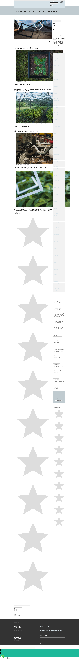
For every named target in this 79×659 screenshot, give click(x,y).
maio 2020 (56, 194)
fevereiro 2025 (56, 91)
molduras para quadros (57, 364)
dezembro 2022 (57, 124)
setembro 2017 (56, 257)
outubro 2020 (56, 182)
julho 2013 (56, 267)
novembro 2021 (57, 154)
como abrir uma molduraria (57, 337)
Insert (9, 658)
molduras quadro (56, 370)
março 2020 (56, 199)
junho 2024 (56, 107)
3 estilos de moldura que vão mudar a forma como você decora (59, 46)
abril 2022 (56, 142)
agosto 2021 (56, 161)
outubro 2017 (56, 255)
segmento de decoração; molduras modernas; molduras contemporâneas (58, 387)
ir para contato (59, 400)
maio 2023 (56, 114)
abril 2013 (56, 274)
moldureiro (61, 370)
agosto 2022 (56, 133)
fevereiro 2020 (56, 201)
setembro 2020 (56, 185)
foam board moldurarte (57, 342)
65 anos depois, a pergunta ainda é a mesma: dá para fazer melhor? (59, 35)
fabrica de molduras (56, 340)
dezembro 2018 (57, 227)
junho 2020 (56, 192)
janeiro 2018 (56, 248)
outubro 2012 (56, 288)
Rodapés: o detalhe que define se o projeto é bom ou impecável (59, 32)
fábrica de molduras (21, 598)
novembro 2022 (57, 126)
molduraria (61, 355)
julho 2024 (56, 105)
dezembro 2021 (56, 152)
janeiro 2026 (56, 65)
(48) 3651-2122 (19, 635)
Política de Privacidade (17, 625)
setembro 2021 (56, 159)
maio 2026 (56, 58)
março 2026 (56, 63)
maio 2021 (56, 168)
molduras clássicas (56, 359)
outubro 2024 (56, 98)
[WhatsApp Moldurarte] (2, 656)
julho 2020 (56, 189)
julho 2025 (56, 79)
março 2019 (56, 220)
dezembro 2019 (56, 206)
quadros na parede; (56, 379)
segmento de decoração (57, 384)
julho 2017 (56, 260)
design (62, 338)
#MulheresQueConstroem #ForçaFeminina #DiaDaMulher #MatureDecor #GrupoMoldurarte (58, 306)
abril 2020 (56, 196)
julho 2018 (56, 239)
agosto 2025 (56, 77)
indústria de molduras (61, 347)
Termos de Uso (23, 625)
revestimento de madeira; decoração (59, 381)
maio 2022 (56, 140)
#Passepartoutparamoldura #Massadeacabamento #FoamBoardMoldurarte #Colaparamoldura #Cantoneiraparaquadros (57, 310)
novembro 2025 (57, 70)
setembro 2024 (56, 100)
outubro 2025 (56, 72)
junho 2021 (56, 166)
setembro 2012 (56, 290)
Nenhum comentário (49, 19)
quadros (59, 374)
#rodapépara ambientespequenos (58, 333)
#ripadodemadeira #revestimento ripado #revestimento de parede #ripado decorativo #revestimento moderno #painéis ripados (58, 321)
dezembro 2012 (56, 283)
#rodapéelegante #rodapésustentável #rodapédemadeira (56, 331)
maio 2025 (56, 84)
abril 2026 (56, 60)
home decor (55, 347)
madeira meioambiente (57, 349)
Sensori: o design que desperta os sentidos (59, 39)
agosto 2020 (56, 187)
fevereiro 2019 (56, 222)
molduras (59, 357)
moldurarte (55, 357)
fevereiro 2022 (56, 147)
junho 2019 (56, 213)
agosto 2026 (56, 53)
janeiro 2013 (56, 281)
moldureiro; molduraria (57, 372)
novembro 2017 (57, 253)
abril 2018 (56, 246)
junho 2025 (56, 81)
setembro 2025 (56, 74)
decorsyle (59, 338)
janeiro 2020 (56, 203)
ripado (54, 383)
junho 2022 (56, 138)
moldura (45, 598)
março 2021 (56, 173)
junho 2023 (56, 112)
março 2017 (56, 262)
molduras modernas (56, 362)
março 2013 (56, 276)
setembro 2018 (56, 234)
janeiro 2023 (56, 121)
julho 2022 (56, 135)
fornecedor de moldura (39, 598)
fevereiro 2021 (56, 175)
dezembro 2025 (57, 67)
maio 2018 (56, 243)
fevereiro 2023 (56, 119)
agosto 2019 (56, 208)
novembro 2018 (57, 229)
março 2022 (56, 145)
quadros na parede (56, 377)
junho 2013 (56, 269)
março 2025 (56, 88)
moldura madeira (56, 355)
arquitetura (55, 335)
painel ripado (55, 374)
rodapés (58, 383)
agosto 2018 (56, 236)
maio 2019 (56, 215)
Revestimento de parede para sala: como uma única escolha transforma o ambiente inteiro (58, 42)
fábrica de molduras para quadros (30, 598)
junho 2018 (56, 241)
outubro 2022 (56, 128)
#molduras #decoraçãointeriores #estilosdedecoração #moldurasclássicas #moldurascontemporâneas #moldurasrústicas (58, 301)
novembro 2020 (57, 180)
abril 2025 (56, 86)
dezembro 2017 (56, 250)
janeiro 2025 (56, 93)
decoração (16, 598)
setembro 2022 (56, 131)
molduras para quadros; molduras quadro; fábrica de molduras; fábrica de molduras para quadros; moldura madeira (59, 367)
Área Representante (43, 638)
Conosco (62, 2)
